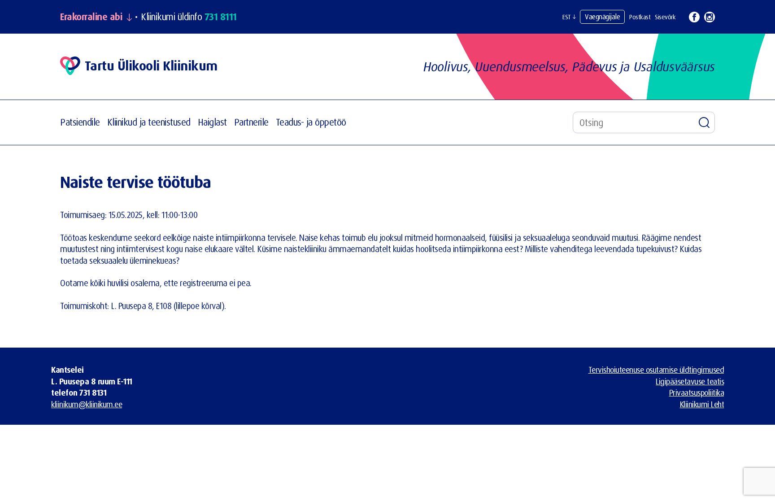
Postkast (639, 17)
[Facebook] (694, 17)
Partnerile (251, 122)
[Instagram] (709, 17)
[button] (568, 17)
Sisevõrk (665, 17)
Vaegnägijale (602, 16)
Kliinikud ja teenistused (149, 122)
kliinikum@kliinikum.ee (86, 404)
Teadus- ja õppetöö (311, 122)
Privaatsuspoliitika (696, 392)
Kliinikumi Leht (702, 404)
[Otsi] (704, 122)
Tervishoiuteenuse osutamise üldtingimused (656, 370)
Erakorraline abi (91, 16)
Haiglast (212, 122)
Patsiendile (80, 122)
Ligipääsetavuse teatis (690, 381)
